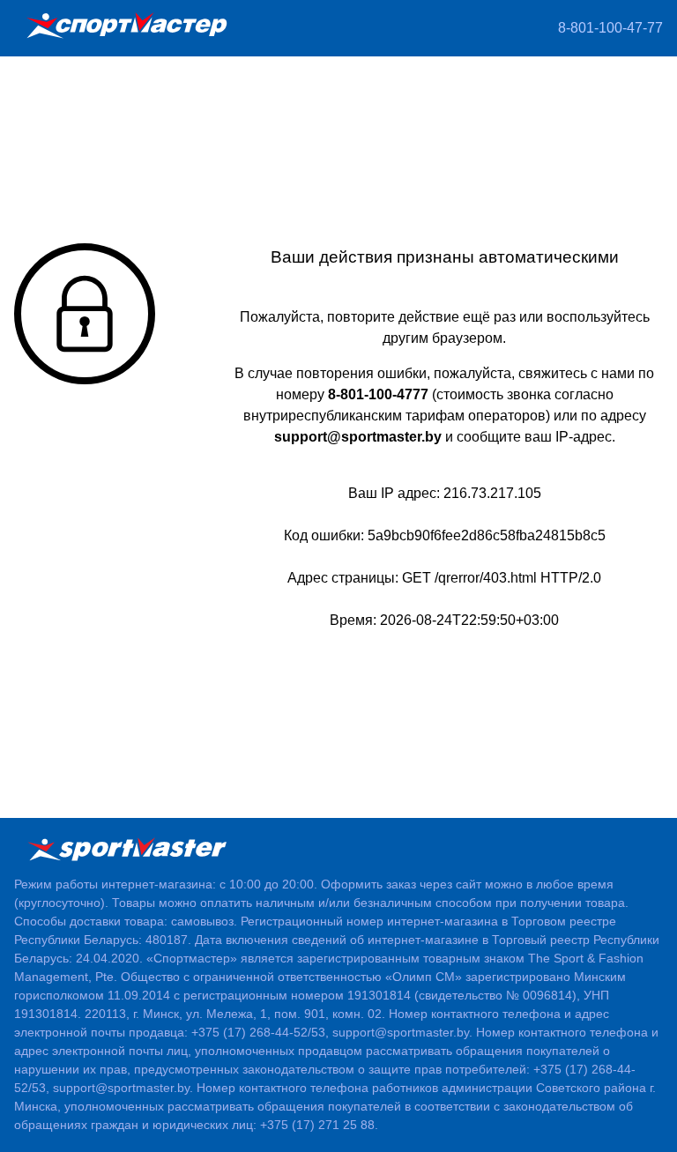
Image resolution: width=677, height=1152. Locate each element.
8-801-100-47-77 (610, 27)
